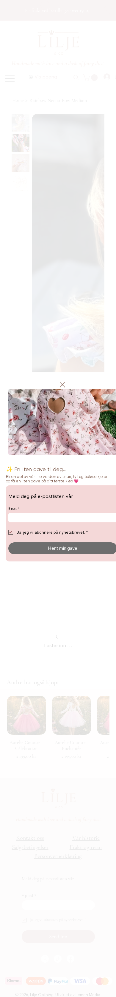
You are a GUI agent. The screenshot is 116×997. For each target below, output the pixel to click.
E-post (13, 508)
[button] (62, 385)
